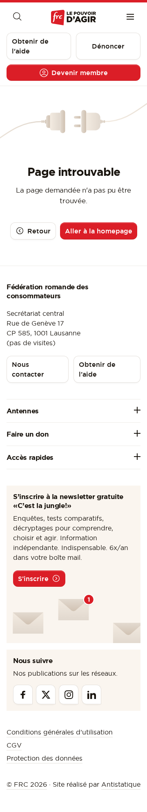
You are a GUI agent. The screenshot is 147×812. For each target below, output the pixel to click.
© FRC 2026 (27, 784)
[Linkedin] (91, 694)
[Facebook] (23, 694)
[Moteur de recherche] (17, 17)
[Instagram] (68, 694)
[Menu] (130, 17)
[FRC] (73, 17)
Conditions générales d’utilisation (60, 732)
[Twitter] (46, 694)
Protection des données (44, 758)
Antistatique (120, 784)
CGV (14, 745)
